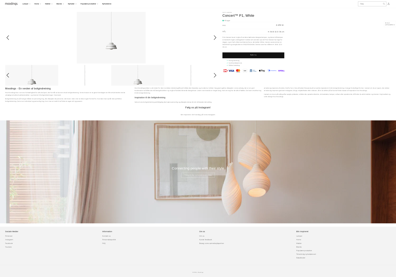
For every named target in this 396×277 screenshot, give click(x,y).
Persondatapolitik (109, 240)
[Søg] (384, 4)
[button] (7, 37)
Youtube (8, 247)
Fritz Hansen (227, 12)
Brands (299, 247)
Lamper (299, 236)
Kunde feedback (205, 240)
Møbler (299, 243)
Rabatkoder (300, 258)
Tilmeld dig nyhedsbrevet (306, 254)
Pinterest (8, 236)
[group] (111, 37)
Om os (201, 236)
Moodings (200, 272)
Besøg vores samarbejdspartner (211, 243)
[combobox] (372, 4)
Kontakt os (106, 236)
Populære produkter (304, 251)
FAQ (104, 243)
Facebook (9, 243)
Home (298, 240)
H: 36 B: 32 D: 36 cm (276, 31)
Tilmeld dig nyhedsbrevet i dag (198, 175)
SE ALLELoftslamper (389, 23)
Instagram (9, 240)
